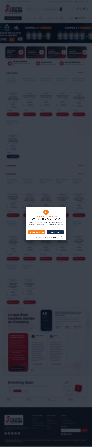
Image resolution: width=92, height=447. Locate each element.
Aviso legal (53, 237)
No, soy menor (55, 232)
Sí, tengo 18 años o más (37, 232)
